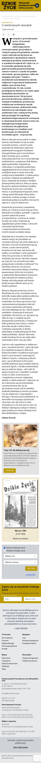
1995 (24, 16)
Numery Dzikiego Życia (15, 548)
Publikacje (5, 666)
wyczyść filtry (30, 575)
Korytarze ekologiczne (30, 640)
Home (11, 16)
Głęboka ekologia (8, 643)
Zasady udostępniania (30, 658)
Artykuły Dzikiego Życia (15, 551)
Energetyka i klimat (29, 643)
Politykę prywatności (9, 596)
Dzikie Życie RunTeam (10, 663)
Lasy (24, 638)
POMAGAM (10, 470)
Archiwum (18, 16)
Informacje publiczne (9, 646)
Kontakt (4, 649)
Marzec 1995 (31, 16)
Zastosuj (31, 568)
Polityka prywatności (29, 661)
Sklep (4, 669)
